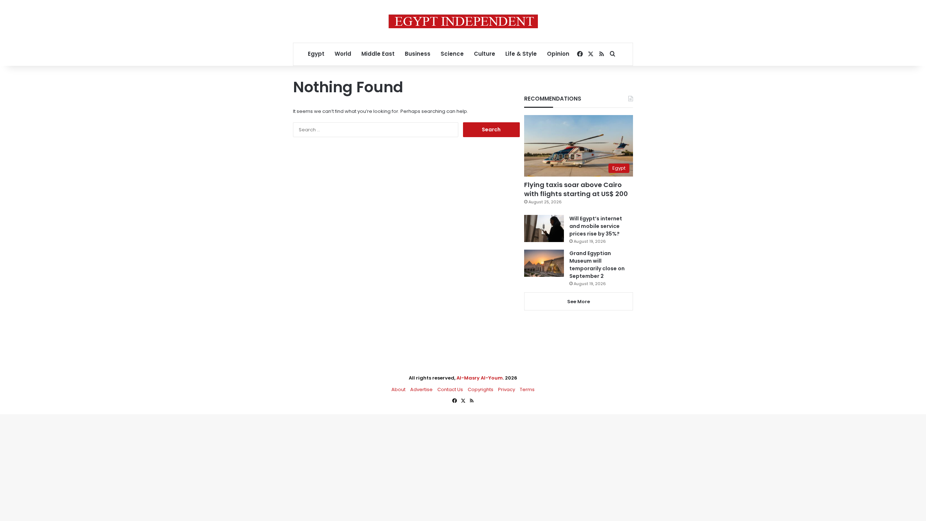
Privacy (506, 389)
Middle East (378, 54)
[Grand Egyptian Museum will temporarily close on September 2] (544, 263)
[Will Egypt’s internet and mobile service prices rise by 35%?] (544, 228)
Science (452, 54)
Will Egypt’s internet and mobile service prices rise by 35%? (595, 226)
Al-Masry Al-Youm (479, 377)
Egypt (316, 54)
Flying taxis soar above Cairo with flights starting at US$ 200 (576, 189)
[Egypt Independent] (463, 21)
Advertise (421, 389)
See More (578, 301)
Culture (484, 54)
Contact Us (450, 389)
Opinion (558, 54)
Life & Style (521, 54)
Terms (527, 389)
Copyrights (480, 389)
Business (417, 54)
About (398, 389)
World (343, 54)
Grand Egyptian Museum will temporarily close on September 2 (597, 265)
